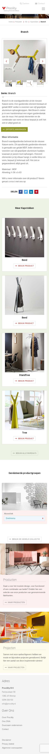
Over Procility (8, 705)
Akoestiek (8, 501)
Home (11, 22)
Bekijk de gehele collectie (26, 526)
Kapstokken (34, 22)
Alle (26, 22)
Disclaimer (6, 727)
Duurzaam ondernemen (12, 712)
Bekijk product (26, 253)
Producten (18, 22)
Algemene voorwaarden (12, 735)
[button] (6, 55)
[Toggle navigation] (43, 8)
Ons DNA (6, 709)
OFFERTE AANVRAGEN (15, 117)
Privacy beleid (8, 731)
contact (11, 169)
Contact (41, 3)
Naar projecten (15, 655)
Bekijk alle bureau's (25, 440)
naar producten (16, 590)
